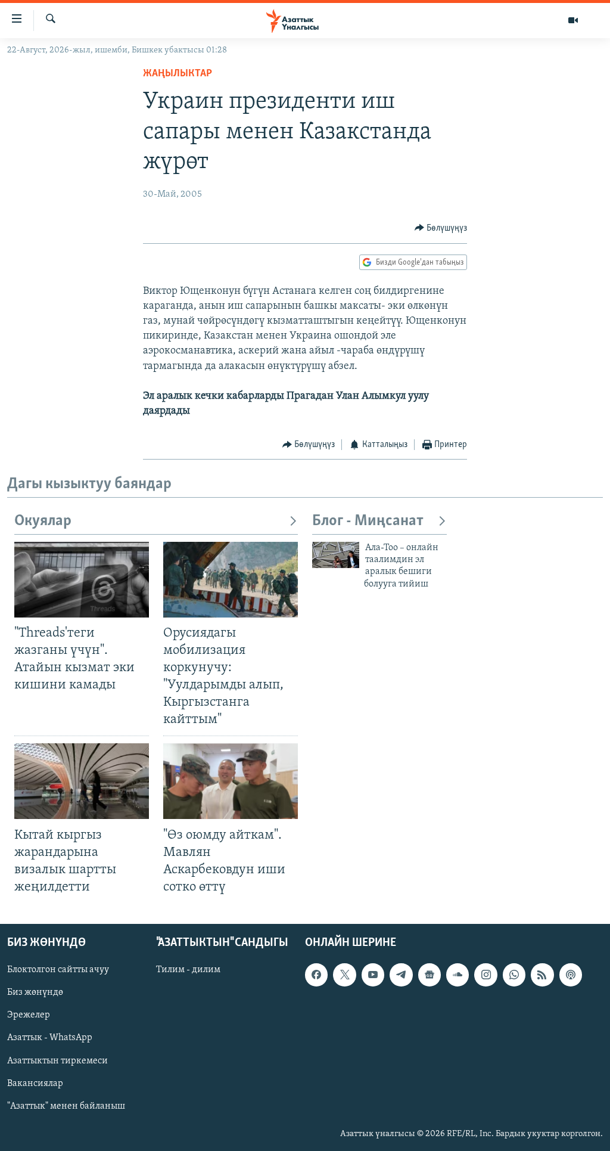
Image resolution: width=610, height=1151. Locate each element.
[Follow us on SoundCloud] (457, 974)
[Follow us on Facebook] (316, 974)
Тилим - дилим (188, 970)
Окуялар (42, 521)
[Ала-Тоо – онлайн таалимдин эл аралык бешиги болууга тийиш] (335, 555)
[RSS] (542, 974)
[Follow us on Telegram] (401, 974)
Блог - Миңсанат (368, 521)
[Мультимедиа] (573, 20)
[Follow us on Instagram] (485, 974)
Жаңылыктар (177, 74)
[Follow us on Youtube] (373, 974)
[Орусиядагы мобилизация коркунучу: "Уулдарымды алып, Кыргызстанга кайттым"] (230, 580)
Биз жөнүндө (35, 992)
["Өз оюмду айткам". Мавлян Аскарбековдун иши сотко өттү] (230, 781)
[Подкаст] (570, 974)
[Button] (441, 228)
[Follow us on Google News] (429, 974)
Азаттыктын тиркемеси (57, 1061)
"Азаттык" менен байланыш (66, 1106)
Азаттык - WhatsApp (49, 1038)
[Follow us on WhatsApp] (514, 974)
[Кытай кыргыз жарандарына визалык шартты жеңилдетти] (81, 781)
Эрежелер (28, 1015)
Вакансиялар (35, 1083)
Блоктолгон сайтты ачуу (58, 970)
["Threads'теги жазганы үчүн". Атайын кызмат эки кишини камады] (81, 580)
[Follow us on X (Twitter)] (344, 974)
